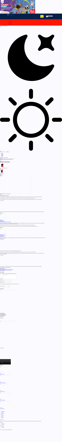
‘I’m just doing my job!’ (2, 234)
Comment (1, 278)
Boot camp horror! (2, 236)
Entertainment (2, 413)
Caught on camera (2, 391)
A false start (1, 220)
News (0, 381)
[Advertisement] (21, 206)
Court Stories (2, 416)
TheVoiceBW (1, 169)
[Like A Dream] (2, 219)
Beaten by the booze (5, 267)
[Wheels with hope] (5, 401)
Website (1, 282)
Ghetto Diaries (8, 267)
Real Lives (1, 407)
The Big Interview (11, 22)
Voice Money (10, 21)
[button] (0, 26)
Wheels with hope (2, 408)
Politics (2, 417)
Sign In (7, 157)
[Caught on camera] (5, 384)
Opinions (10, 23)
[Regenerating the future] (5, 375)
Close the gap (1, 235)
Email (1, 281)
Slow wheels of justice (2, 221)
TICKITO (10, 24)
